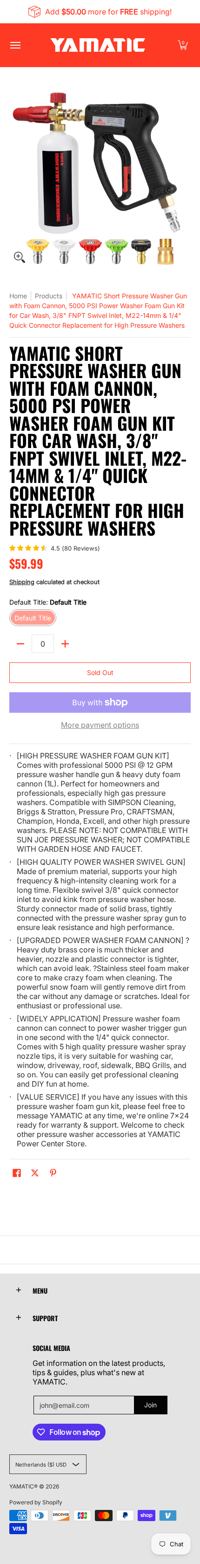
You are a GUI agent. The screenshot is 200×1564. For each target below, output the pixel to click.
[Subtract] (20, 643)
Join (150, 1405)
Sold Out (100, 672)
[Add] (65, 643)
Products (48, 296)
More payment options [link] (100, 725)
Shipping (21, 582)
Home (18, 296)
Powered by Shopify (35, 1502)
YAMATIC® (23, 1486)
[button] (183, 45)
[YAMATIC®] (98, 45)
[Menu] (14, 45)
